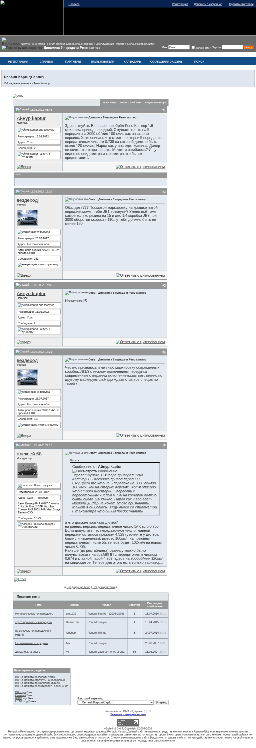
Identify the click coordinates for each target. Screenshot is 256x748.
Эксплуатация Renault (110, 43)
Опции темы (109, 102)
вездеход (27, 200)
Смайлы (20, 695)
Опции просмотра (155, 102)
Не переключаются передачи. (34, 613)
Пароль (216, 47)
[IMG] (18, 698)
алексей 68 (29, 453)
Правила (74, 4)
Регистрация (180, 4)
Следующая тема (103, 587)
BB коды (20, 692)
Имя (165, 47)
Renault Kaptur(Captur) (141, 43)
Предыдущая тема (78, 587)
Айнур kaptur (31, 118)
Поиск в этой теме (130, 102)
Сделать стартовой (241, 4)
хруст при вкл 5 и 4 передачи (33, 622)
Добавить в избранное (208, 4)
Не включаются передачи (31, 643)
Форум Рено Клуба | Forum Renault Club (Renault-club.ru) (57, 43)
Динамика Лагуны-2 (27, 651)
